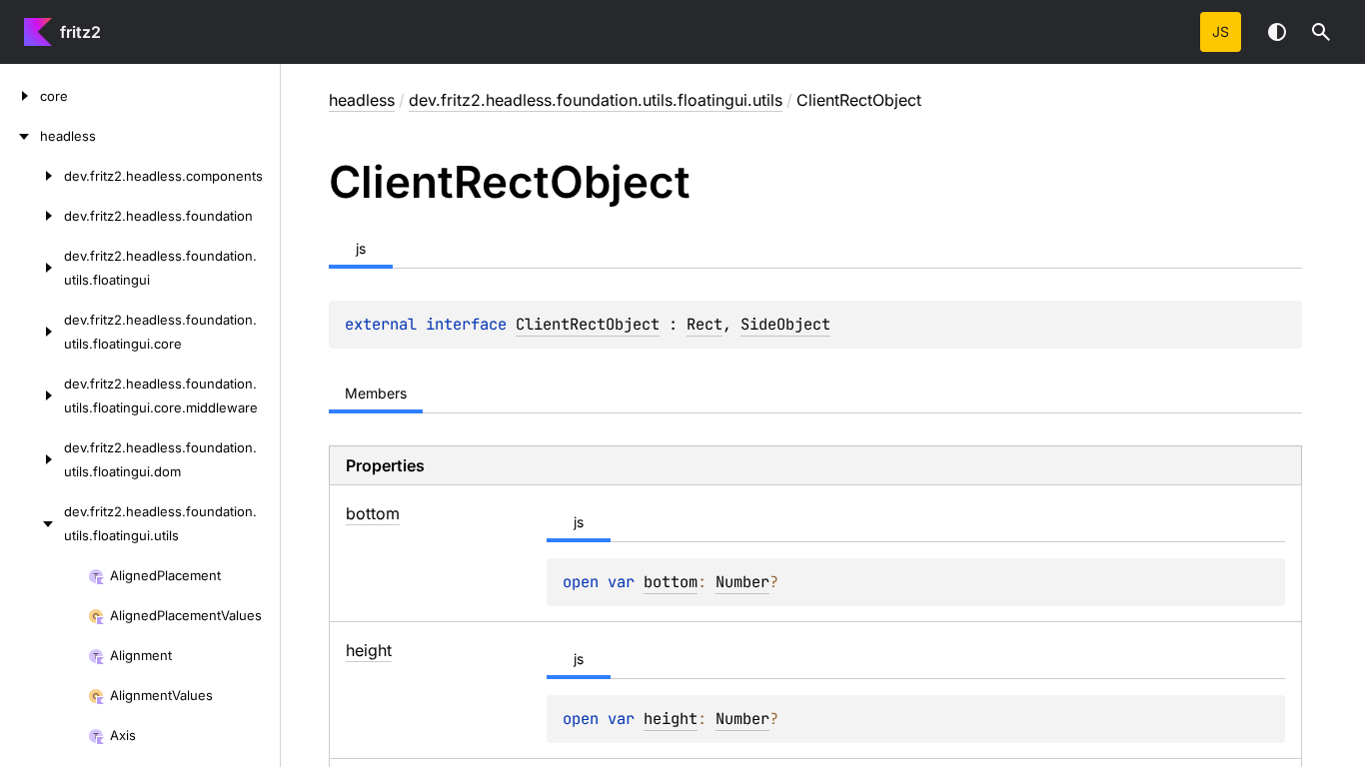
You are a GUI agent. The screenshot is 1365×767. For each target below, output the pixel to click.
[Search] (1321, 32)
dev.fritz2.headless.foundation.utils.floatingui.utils (595, 100)
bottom (670, 581)
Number (742, 581)
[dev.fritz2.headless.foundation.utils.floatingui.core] (32, 332)
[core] (20, 96)
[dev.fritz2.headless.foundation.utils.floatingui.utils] (32, 523)
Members (376, 392)
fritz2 (80, 32)
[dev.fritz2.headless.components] (32, 176)
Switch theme (1277, 32)
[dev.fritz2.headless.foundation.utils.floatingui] (32, 268)
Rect (704, 324)
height (670, 718)
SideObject (785, 324)
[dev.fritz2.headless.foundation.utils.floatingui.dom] (32, 459)
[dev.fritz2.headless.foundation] (32, 216)
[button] (1321, 32)
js (1220, 31)
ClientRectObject (588, 324)
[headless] (20, 136)
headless (362, 100)
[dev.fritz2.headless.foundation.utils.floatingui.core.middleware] (32, 395)
